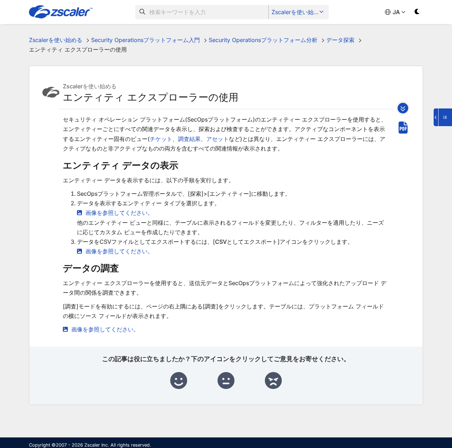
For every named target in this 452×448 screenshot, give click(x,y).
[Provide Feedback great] (178, 381)
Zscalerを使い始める (298, 12)
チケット (161, 138)
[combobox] (202, 12)
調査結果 (189, 138)
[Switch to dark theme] (417, 13)
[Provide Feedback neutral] (226, 381)
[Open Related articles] (443, 117)
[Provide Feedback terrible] (273, 381)
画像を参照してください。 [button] (119, 212)
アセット (217, 138)
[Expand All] (403, 108)
